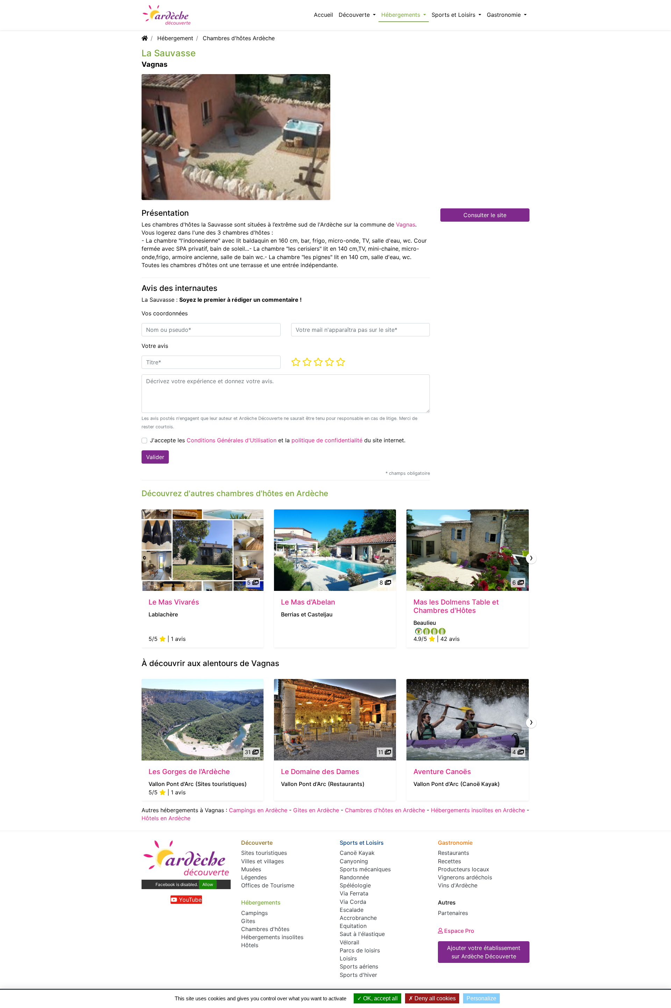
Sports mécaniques (365, 869)
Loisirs (348, 958)
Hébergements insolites (272, 937)
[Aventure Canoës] (467, 719)
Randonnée (354, 877)
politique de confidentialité (326, 440)
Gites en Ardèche (316, 810)
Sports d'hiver (358, 974)
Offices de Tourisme (267, 885)
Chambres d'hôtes (265, 928)
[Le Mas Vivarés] (203, 550)
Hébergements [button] (401, 14)
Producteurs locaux (463, 869)
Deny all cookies (434, 998)
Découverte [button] (355, 14)
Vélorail (349, 942)
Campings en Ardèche (258, 810)
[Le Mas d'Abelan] (335, 550)
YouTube (189, 899)
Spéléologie (355, 885)
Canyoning (354, 861)
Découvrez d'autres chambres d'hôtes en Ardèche (235, 493)
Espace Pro (458, 930)
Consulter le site (484, 215)
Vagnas (405, 224)
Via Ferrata (354, 893)
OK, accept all (380, 998)
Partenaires (453, 912)
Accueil (323, 14)
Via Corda (353, 901)
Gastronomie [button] (504, 14)
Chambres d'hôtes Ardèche (239, 38)
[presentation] (531, 558)
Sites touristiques (264, 852)
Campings (254, 912)
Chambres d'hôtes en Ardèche (385, 810)
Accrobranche (358, 917)
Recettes (449, 861)
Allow (207, 884)
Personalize (481, 998)
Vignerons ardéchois (465, 877)
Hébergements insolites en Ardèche (478, 810)
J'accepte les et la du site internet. (277, 440)
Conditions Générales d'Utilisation (231, 440)
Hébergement (175, 38)
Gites (248, 920)
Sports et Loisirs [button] (454, 14)
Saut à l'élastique (362, 933)
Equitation (353, 925)
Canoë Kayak (357, 852)
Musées (251, 869)
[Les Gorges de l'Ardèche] (203, 719)
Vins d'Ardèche (457, 885)
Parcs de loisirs (360, 950)
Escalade (351, 909)
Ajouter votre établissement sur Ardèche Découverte (483, 952)
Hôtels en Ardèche (166, 818)
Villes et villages (262, 861)
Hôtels (249, 945)
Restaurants (453, 852)
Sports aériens (359, 966)
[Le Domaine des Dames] (335, 719)
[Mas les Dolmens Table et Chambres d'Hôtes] (467, 550)
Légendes (254, 877)
